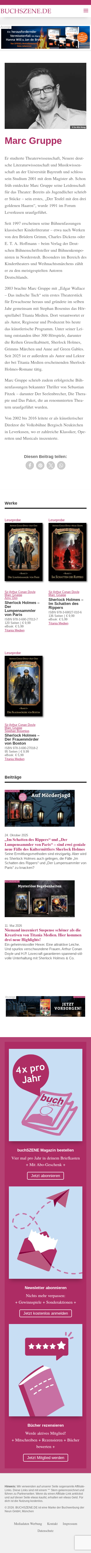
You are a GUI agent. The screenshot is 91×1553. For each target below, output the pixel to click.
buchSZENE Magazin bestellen (45, 1150)
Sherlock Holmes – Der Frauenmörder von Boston (22, 739)
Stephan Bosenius (17, 731)
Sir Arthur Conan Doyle (20, 592)
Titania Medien (14, 630)
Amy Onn (11, 598)
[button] (30, 465)
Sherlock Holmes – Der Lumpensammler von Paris (22, 608)
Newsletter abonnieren (45, 1288)
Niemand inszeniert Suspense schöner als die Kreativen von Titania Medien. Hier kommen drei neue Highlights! (43, 934)
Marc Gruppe (13, 595)
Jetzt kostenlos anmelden (45, 1313)
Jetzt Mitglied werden (45, 1457)
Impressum (70, 1524)
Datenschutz (45, 1531)
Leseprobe (13, 520)
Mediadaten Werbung (28, 1524)
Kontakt (52, 1524)
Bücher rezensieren (46, 1425)
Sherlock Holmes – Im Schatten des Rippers (66, 603)
